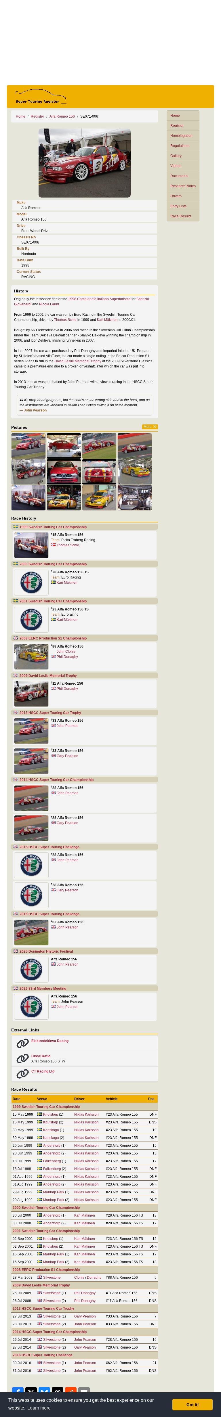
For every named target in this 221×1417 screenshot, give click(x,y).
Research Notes (183, 186)
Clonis (79, 1278)
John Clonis (66, 652)
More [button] (148, 427)
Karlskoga (51, 1130)
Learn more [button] (39, 1407)
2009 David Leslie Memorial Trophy (48, 676)
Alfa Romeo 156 (62, 116)
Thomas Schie (65, 320)
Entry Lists (178, 206)
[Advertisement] (110, 42)
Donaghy (94, 1278)
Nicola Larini (49, 304)
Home (175, 116)
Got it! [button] (192, 1404)
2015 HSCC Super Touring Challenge (49, 847)
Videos (175, 166)
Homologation (181, 136)
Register (177, 126)
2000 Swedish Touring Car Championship (53, 564)
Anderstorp (51, 1146)
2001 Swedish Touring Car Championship (53, 601)
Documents (179, 176)
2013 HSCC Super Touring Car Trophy (50, 713)
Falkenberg (52, 1161)
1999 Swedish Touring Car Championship (53, 527)
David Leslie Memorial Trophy (77, 361)
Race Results (180, 216)
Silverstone (52, 1278)
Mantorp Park (53, 1192)
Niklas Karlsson (86, 1114)
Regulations (179, 146)
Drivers (176, 196)
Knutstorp (50, 1114)
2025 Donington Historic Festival (46, 951)
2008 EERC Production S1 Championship (53, 638)
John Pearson (68, 726)
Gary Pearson (67, 756)
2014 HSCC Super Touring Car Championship (57, 780)
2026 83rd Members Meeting (43, 989)
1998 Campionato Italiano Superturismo (99, 299)
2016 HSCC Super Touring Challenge (49, 914)
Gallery (176, 156)
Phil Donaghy (67, 657)
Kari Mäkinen (107, 320)
